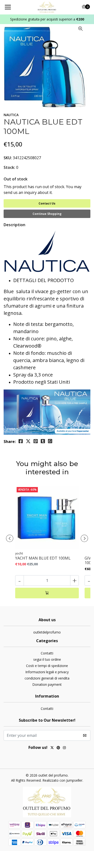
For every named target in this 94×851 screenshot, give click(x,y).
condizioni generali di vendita (47, 678)
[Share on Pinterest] (36, 441)
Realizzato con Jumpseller (62, 780)
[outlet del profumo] (47, 7)
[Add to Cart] (47, 593)
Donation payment (47, 684)
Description (14, 224)
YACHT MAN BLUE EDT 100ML (43, 558)
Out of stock (15, 179)
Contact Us (47, 203)
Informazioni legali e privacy (47, 672)
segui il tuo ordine (47, 659)
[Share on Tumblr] (43, 441)
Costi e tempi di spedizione (47, 665)
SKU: (8, 157)
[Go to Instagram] (64, 748)
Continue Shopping (47, 214)
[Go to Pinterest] (58, 748)
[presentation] (9, 538)
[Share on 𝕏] (28, 441)
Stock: (9, 167)
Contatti (47, 653)
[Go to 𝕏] (52, 748)
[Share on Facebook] (21, 441)
